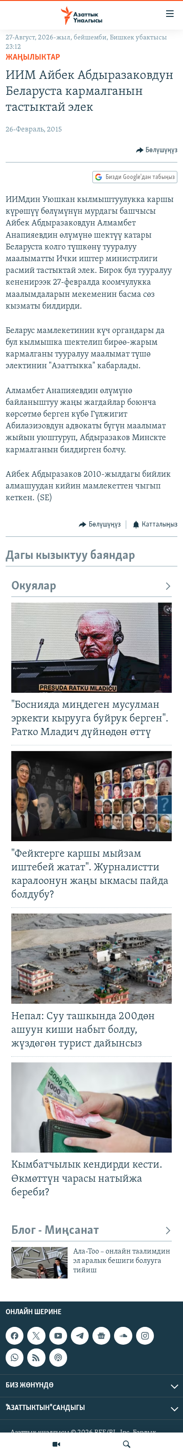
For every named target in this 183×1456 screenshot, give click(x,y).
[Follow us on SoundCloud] (123, 1336)
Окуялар (33, 586)
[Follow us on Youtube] (58, 1336)
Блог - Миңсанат (55, 1230)
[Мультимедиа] (56, 1444)
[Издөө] (127, 1444)
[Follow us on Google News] (101, 1336)
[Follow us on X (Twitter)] (36, 1336)
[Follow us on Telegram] (80, 1336)
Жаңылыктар (33, 58)
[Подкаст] (58, 1357)
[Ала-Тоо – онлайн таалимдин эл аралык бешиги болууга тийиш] (39, 1262)
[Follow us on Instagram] (145, 1336)
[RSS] (36, 1357)
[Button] (157, 150)
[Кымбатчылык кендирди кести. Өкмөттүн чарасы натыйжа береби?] (91, 1107)
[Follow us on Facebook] (14, 1336)
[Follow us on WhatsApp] (14, 1357)
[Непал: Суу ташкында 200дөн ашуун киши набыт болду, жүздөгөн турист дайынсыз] (91, 959)
